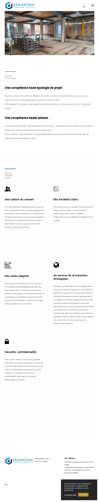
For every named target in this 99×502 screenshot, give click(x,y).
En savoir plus (70, 495)
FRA (84, 4)
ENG (84, 7)
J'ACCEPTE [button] (83, 495)
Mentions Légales (41, 461)
